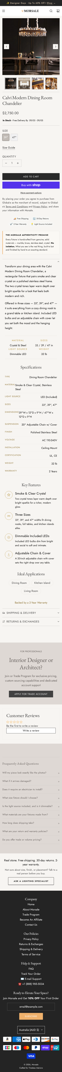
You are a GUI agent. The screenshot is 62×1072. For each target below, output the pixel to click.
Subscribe (31, 1016)
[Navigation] (3, 10)
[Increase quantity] (17, 163)
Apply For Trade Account (31, 694)
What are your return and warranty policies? (25, 831)
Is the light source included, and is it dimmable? (27, 806)
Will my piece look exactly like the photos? (24, 772)
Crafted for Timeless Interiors (31, 1067)
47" (14, 137)
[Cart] (58, 10)
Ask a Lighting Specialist (31, 881)
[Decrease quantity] (6, 163)
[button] (6, 46)
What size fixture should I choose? (20, 798)
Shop (49, 3)
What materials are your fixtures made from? (25, 814)
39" (6, 137)
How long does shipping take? (18, 823)
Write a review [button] (31, 730)
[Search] (51, 10)
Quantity (9, 156)
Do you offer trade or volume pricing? (21, 839)
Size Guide (8, 147)
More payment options (31, 192)
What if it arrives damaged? (16, 781)
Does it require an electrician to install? (22, 789)
